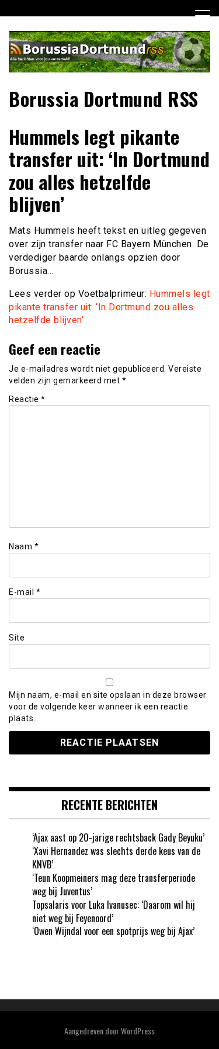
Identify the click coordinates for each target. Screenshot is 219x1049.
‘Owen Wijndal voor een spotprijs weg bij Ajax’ (113, 931)
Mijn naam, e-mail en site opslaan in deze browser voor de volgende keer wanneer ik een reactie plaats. (108, 706)
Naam (24, 546)
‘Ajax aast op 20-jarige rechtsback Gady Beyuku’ (118, 837)
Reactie (27, 399)
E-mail (24, 592)
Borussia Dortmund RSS (104, 98)
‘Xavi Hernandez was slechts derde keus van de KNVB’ (116, 857)
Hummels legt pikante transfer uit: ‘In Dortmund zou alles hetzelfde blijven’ (109, 307)
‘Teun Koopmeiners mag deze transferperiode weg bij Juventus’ (113, 884)
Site (17, 637)
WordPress (138, 1030)
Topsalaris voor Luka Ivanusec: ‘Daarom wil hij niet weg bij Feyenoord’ (113, 911)
